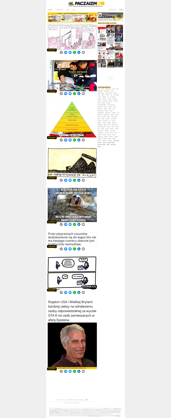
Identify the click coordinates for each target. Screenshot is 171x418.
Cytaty (112, 90)
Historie (109, 98)
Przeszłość (113, 118)
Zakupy (109, 138)
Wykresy (111, 136)
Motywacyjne (101, 110)
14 (80, 399)
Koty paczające (111, 104)
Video (115, 132)
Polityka (104, 116)
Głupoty (104, 98)
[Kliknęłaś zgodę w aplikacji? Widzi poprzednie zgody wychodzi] (102, 63)
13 (77, 399)
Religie (104, 122)
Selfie (105, 124)
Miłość (109, 108)
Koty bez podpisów (102, 104)
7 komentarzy (52, 137)
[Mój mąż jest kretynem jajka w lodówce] (119, 46)
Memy (73, 9)
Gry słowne (112, 96)
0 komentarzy (52, 177)
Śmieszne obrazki (102, 126)
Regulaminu (118, 415)
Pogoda (116, 114)
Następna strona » (72, 403)
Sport (99, 128)
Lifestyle (110, 106)
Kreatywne (100, 106)
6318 (86, 399)
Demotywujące (108, 92)
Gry (108, 96)
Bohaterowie (108, 88)
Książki (105, 106)
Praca (99, 118)
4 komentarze (52, 50)
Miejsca (105, 108)
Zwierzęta (104, 140)
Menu (68, 9)
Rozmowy (114, 122)
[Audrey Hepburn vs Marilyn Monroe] (110, 37)
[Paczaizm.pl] (85, 4)
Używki (111, 132)
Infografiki (105, 100)
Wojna (113, 134)
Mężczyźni (100, 108)
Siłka (109, 124)
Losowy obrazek (59, 9)
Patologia (114, 112)
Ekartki (107, 94)
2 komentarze (52, 91)
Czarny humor (101, 92)
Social (113, 126)
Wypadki (116, 136)
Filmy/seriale (116, 94)
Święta (102, 128)
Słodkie (111, 128)
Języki (99, 102)
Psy (109, 120)
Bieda (102, 88)
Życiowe (110, 140)
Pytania (113, 120)
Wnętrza (109, 134)
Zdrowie (114, 138)
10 (71, 399)
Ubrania (106, 132)
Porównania (114, 116)
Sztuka (107, 128)
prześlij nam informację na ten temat (93, 415)
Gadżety (104, 96)
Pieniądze (100, 114)
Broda (113, 88)
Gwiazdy (99, 98)
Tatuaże (116, 128)
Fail (111, 94)
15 (82, 399)
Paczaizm (50, 9)
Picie (118, 112)
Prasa (102, 118)
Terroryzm (112, 130)
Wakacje (99, 134)
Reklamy (99, 122)
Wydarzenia (100, 136)
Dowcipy (115, 92)
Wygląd (106, 136)
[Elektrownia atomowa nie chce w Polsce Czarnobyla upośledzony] (110, 54)
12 (75, 399)
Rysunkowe (100, 124)
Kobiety (103, 102)
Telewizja (107, 130)
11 (73, 399)
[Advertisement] (72, 388)
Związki (99, 140)
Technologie (100, 130)
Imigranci (115, 98)
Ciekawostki (106, 90)
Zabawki (99, 138)
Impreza (99, 100)
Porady (108, 116)
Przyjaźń (99, 120)
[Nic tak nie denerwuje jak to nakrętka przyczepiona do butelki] (119, 54)
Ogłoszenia (107, 112)
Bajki (99, 88)
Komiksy (108, 102)
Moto (114, 108)
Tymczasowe (100, 132)
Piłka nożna (106, 114)
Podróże (112, 114)
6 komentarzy (52, 246)
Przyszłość (105, 120)
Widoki (104, 134)
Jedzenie (116, 100)
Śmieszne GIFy (114, 124)
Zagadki (104, 138)
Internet (110, 100)
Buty (117, 88)
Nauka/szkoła (101, 112)
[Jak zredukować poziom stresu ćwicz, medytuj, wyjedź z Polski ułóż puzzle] (102, 54)
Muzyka (106, 110)
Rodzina (109, 122)
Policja (99, 116)
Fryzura (99, 96)
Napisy (111, 110)
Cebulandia (100, 90)
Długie (103, 94)
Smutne (108, 126)
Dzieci (99, 94)
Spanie (117, 126)
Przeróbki (107, 118)
